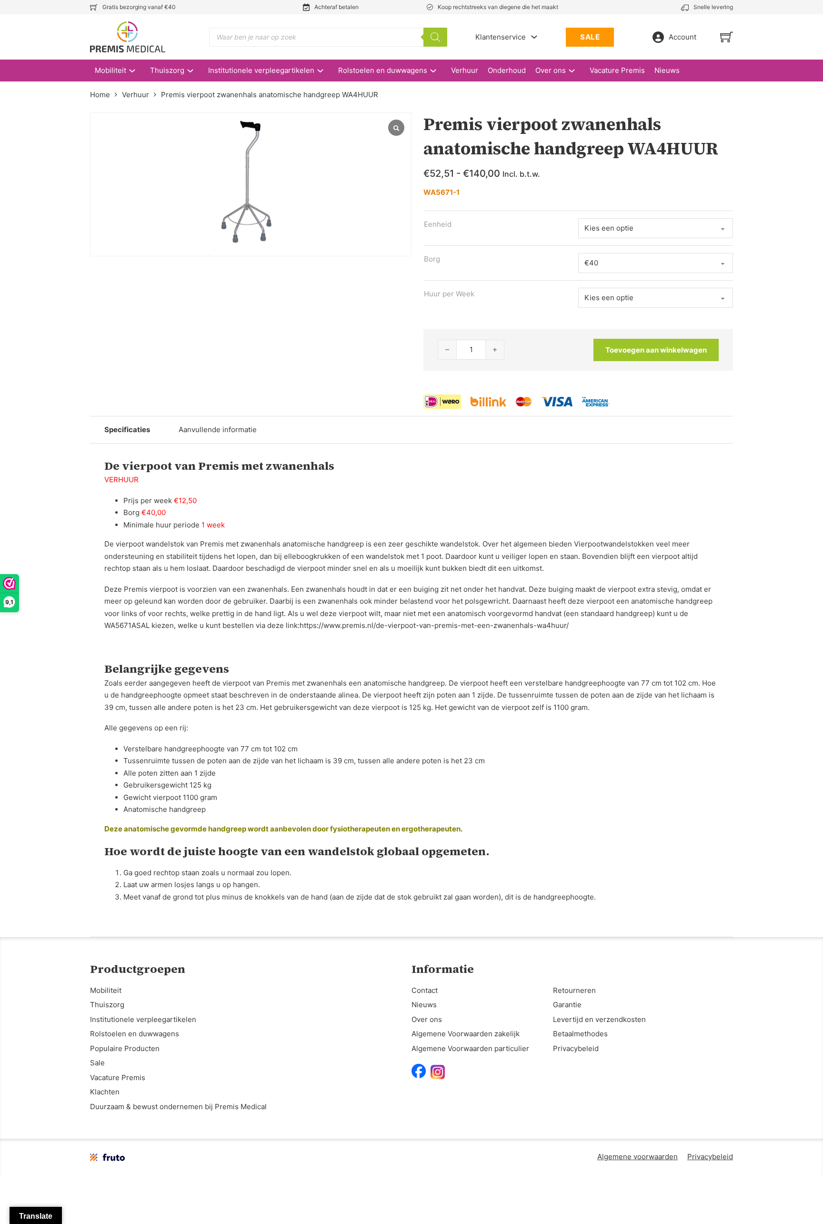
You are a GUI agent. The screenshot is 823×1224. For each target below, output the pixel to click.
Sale (97, 1062)
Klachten (105, 1091)
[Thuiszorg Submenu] (195, 70)
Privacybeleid (576, 1048)
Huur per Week (449, 293)
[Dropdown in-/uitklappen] (534, 36)
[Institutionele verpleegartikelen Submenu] (325, 70)
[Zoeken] (435, 37)
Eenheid (438, 224)
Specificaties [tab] (127, 429)
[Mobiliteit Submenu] (137, 70)
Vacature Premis (617, 70)
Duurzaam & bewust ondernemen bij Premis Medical (178, 1106)
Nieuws (667, 70)
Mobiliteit (110, 70)
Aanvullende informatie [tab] (218, 429)
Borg (432, 258)
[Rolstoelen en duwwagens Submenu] (438, 70)
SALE (590, 36)
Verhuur (464, 70)
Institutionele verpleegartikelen (261, 70)
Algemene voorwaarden (637, 1156)
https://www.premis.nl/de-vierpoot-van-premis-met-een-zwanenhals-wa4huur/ (434, 625)
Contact (425, 990)
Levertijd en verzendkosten (599, 1019)
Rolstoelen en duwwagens (382, 70)
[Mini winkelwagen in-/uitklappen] (726, 36)
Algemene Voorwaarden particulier (470, 1048)
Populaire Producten (125, 1048)
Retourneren (574, 990)
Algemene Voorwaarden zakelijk (466, 1033)
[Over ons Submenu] (576, 70)
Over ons (550, 70)
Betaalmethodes (580, 1033)
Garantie (567, 1004)
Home (100, 94)
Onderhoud (507, 70)
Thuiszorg (167, 70)
